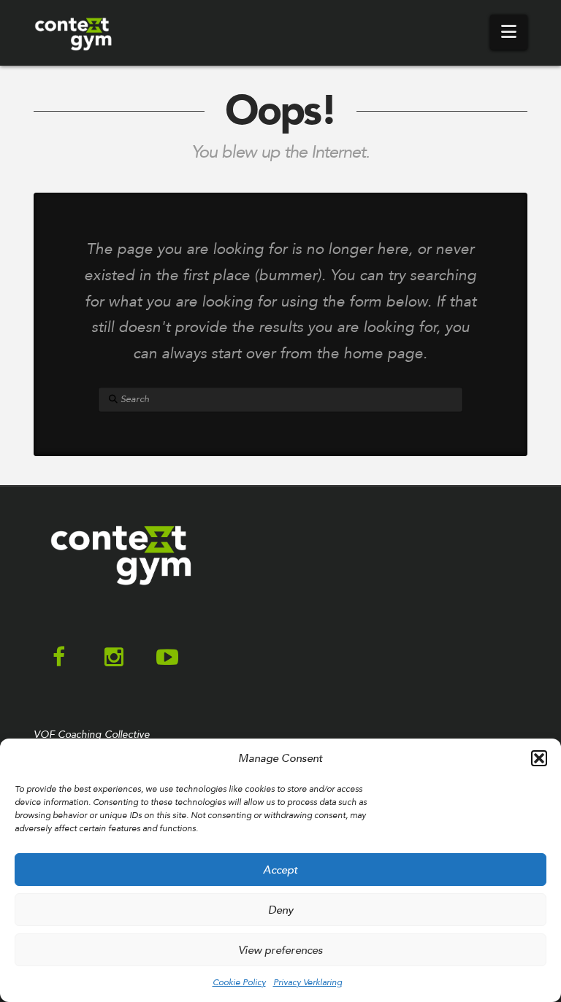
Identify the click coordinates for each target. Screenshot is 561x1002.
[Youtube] (167, 658)
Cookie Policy (239, 982)
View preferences (280, 950)
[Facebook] (59, 658)
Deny (281, 910)
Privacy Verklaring (307, 982)
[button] (539, 758)
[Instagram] (113, 658)
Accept (280, 870)
